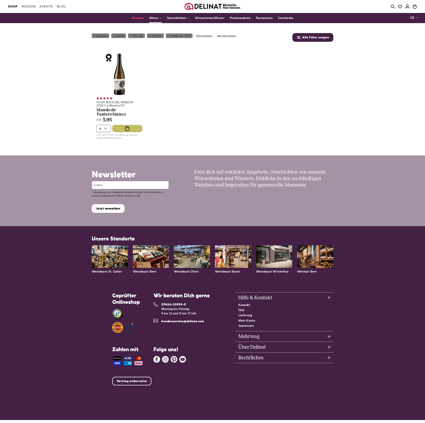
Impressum (246, 326)
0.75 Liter (138, 35)
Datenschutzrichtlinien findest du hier (120, 195)
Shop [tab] (13, 6)
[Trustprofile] (125, 327)
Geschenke (286, 18)
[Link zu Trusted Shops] (117, 314)
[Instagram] (165, 359)
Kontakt (244, 305)
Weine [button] (154, 18)
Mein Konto (246, 320)
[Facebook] (156, 359)
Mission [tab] (29, 6)
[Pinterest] (174, 359)
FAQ (241, 310)
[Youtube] (182, 359)
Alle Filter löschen (226, 35)
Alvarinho (157, 35)
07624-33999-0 (173, 304)
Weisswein (101, 35)
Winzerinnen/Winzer (209, 18)
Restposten (264, 18)
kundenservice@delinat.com (182, 321)
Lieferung (245, 315)
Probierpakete (240, 18)
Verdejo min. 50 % (180, 35)
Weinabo (137, 18)
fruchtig (120, 35)
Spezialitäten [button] (177, 18)
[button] (392, 6)
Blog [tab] (61, 6)
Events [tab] (46, 6)
